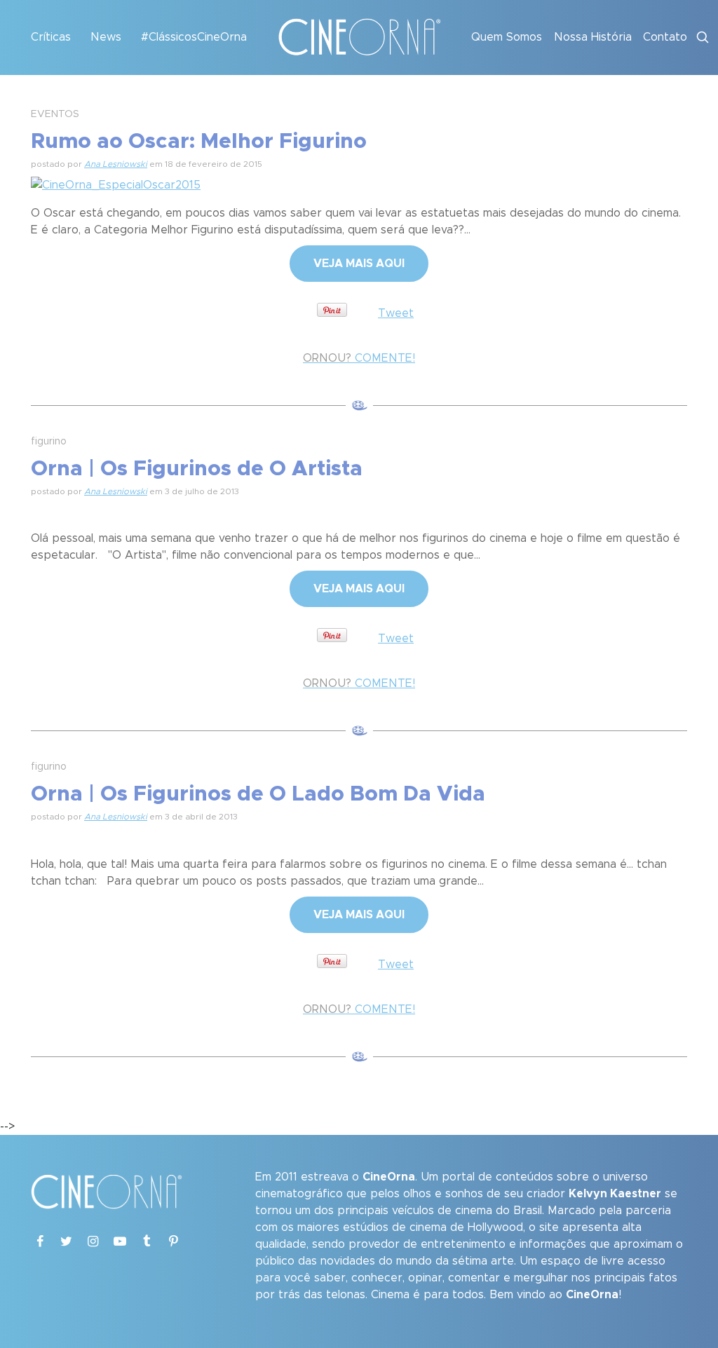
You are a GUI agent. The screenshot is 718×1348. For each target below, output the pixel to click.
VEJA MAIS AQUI (359, 263)
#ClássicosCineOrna (194, 37)
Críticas (51, 37)
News (105, 37)
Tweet (396, 313)
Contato (665, 37)
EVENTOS (55, 114)
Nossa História (593, 37)
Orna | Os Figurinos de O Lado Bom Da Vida (258, 794)
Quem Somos (506, 37)
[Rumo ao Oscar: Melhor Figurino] (116, 183)
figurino (49, 442)
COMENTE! (359, 358)
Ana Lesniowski (115, 164)
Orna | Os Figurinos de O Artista (197, 468)
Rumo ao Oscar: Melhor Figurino (199, 141)
